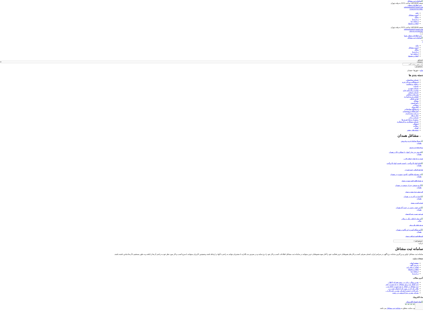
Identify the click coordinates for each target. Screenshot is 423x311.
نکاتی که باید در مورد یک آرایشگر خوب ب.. (403, 289)
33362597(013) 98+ (416, 31)
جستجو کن (419, 66)
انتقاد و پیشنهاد (413, 23)
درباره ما (415, 19)
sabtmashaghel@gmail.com (413, 7)
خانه (417, 13)
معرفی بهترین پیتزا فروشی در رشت (405, 293)
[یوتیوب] (406, 304)
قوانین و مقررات (412, 267)
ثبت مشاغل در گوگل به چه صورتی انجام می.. (402, 286)
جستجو (420, 60)
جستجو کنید (418, 241)
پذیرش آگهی (414, 265)
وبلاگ (417, 17)
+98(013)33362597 (416, 9)
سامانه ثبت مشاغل (393, 308)
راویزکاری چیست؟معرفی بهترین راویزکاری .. (402, 291)
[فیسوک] (409, 304)
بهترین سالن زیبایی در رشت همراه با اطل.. (403, 282)
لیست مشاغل (413, 15)
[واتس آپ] (411, 304)
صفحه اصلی (414, 263)
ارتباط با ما (415, 21)
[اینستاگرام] (414, 304)
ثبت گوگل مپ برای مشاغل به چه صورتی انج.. (402, 284)
